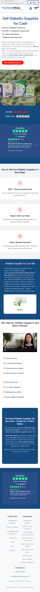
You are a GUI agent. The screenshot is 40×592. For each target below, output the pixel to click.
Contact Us (12, 538)
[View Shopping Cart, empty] (35, 8)
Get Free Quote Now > (12, 62)
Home (8, 587)
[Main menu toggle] (30, 8)
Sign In (34, 2)
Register (12, 550)
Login (12, 546)
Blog (12, 542)
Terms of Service (12, 527)
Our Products (22, 587)
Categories (30, 587)
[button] (38, 305)
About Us (14, 587)
